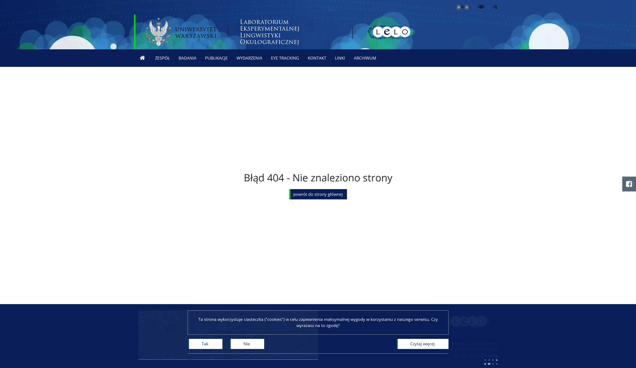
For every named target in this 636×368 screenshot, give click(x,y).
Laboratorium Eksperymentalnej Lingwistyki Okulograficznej (270, 32)
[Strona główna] (142, 58)
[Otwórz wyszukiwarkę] (493, 7)
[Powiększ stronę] (459, 7)
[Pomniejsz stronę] (467, 7)
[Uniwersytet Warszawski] (181, 31)
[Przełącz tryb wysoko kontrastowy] (481, 7)
